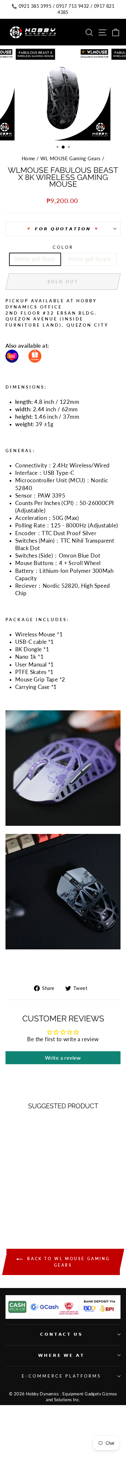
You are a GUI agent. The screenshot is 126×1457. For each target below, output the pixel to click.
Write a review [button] (63, 1057)
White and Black (35, 259)
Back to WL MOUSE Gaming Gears (67, 1262)
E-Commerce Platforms (61, 1376)
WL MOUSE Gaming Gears (70, 158)
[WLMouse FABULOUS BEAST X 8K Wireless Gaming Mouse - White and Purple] (31, 1215)
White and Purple (90, 259)
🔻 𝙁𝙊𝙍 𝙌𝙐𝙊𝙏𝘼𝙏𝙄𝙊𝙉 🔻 (63, 228)
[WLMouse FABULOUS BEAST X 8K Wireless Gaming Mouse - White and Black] (23, 1215)
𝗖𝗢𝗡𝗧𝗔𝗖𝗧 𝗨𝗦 (61, 1334)
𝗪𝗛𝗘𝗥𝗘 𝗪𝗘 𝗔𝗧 (61, 1355)
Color (63, 247)
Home (28, 158)
